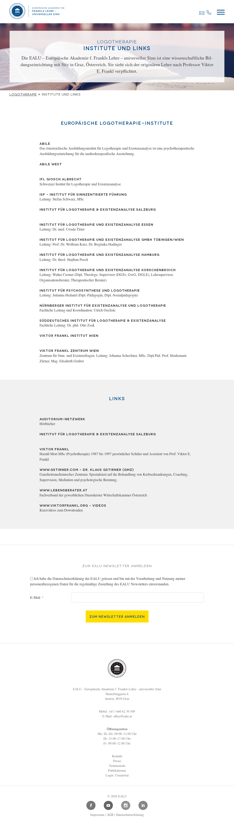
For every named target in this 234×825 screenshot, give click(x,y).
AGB (110, 814)
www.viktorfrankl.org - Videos (73, 505)
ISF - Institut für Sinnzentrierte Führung (83, 194)
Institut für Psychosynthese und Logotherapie (90, 290)
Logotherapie (23, 94)
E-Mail (35, 597)
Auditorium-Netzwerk (62, 419)
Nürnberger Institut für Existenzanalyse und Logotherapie (103, 305)
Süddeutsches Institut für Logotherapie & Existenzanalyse (103, 320)
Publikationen (117, 770)
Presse (117, 761)
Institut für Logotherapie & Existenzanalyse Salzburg (98, 209)
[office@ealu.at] (201, 13)
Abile (45, 143)
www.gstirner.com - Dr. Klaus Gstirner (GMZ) (87, 469)
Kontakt (117, 756)
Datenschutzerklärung (68, 578)
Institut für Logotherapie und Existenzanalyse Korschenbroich (108, 270)
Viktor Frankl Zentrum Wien (69, 350)
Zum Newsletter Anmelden (117, 616)
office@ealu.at (122, 716)
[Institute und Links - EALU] (36, 17)
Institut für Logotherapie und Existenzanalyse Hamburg (100, 254)
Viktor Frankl (54, 449)
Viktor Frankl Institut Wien (69, 335)
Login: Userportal (117, 775)
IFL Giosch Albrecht (61, 179)
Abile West (51, 164)
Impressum (97, 814)
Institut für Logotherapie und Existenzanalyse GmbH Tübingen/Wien (112, 239)
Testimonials (117, 765)
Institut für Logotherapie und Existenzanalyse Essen (96, 224)
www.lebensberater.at (64, 490)
